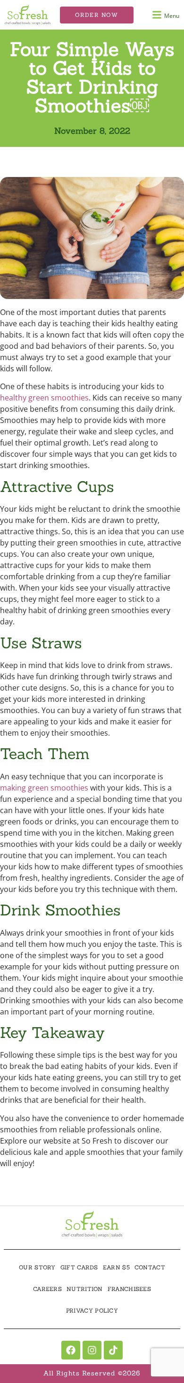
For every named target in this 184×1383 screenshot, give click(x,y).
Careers (47, 1288)
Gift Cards (79, 1267)
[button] (97, 15)
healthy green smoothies (44, 397)
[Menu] (157, 15)
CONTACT (149, 1267)
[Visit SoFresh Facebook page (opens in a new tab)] (70, 1350)
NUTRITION (85, 1288)
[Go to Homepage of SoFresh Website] (92, 1224)
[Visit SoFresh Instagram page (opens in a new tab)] (92, 1350)
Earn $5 (116, 1267)
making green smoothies (44, 788)
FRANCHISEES (129, 1288)
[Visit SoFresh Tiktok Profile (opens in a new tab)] (113, 1350)
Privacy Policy (92, 1310)
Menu (171, 16)
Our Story (37, 1267)
